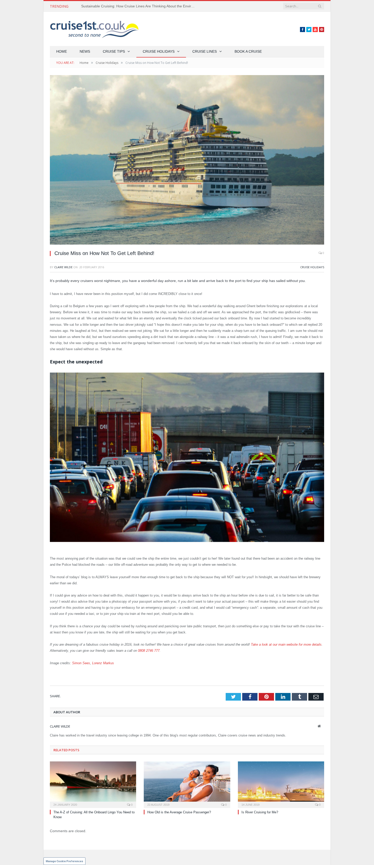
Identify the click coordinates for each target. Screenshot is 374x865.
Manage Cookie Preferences (64, 861)
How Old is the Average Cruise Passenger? (179, 812)
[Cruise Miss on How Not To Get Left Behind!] (187, 160)
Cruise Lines (204, 51)
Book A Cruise (248, 51)
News (85, 51)
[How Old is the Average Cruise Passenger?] (187, 784)
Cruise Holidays (159, 51)
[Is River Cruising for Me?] (281, 784)
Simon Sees (81, 663)
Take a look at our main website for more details (286, 644)
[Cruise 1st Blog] (94, 28)
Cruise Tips (114, 51)
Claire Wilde (63, 267)
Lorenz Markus (103, 663)
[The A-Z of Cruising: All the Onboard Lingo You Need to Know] (93, 784)
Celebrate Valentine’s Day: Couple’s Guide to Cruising (124, 6)
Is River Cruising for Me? (259, 812)
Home (61, 51)
